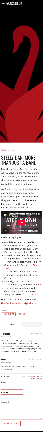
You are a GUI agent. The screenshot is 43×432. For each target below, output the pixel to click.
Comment (5, 402)
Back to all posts (8, 150)
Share (22, 314)
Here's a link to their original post (18, 303)
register (33, 376)
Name (3, 383)
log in (27, 376)
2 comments (9, 314)
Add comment (11, 423)
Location (4, 392)
